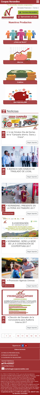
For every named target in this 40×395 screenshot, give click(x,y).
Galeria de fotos (8, 213)
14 (36, 335)
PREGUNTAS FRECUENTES (10, 355)
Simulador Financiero (24, 8)
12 (27, 335)
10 (18, 335)
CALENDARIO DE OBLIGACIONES (12, 357)
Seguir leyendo (32, 142)
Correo (35, 8)
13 (31, 335)
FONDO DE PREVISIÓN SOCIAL (11, 353)
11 (22, 335)
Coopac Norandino (10, 1)
